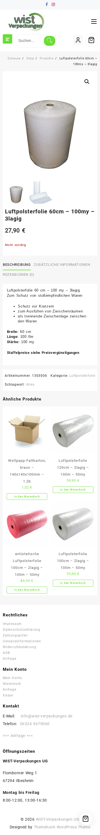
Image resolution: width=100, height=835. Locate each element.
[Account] (78, 40)
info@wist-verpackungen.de (43, 716)
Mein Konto (12, 678)
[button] (87, 82)
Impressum (12, 624)
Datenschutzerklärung (21, 630)
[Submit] (49, 41)
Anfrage (9, 659)
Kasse (8, 695)
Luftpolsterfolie (82, 376)
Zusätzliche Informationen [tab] (62, 265)
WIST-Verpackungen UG (57, 819)
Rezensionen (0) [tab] (18, 274)
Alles (30, 384)
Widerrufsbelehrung (19, 647)
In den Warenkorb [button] (27, 496)
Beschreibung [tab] (17, 265)
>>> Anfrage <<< (18, 735)
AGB (6, 653)
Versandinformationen (22, 641)
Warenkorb (12, 684)
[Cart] (91, 40)
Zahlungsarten (15, 635)
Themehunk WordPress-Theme (62, 827)
